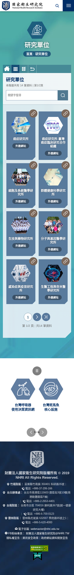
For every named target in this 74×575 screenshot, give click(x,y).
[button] (57, 5)
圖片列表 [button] (15, 69)
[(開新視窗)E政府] (37, 556)
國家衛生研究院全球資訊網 (22, 5)
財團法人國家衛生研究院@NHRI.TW (47, 533)
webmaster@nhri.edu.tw (45, 528)
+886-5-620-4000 (42, 522)
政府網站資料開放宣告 (54, 537)
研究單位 (41, 53)
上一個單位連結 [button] (31, 432)
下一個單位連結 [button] (42, 432)
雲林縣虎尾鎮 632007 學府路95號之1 (44, 518)
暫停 (37, 370)
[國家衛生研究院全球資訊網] (37, 459)
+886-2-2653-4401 (44, 501)
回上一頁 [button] (32, 69)
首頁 (29, 53)
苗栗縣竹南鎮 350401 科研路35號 (44, 484)
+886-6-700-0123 (44, 513)
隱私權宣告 (13, 537)
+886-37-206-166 (42, 488)
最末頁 (46, 317)
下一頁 (37, 317)
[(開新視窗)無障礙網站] (37, 548)
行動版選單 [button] (68, 5)
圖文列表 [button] (24, 69)
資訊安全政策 (30, 537)
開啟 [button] (57, 5)
